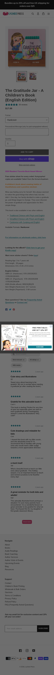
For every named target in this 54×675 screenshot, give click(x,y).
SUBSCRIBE (39, 347)
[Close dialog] (51, 326)
